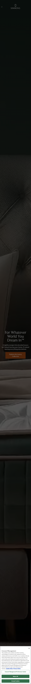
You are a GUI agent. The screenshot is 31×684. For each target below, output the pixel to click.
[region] (15, 665)
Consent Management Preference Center (15, 671)
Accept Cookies (15, 681)
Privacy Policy (17, 668)
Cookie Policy (9, 668)
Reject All (15, 676)
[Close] (29, 648)
